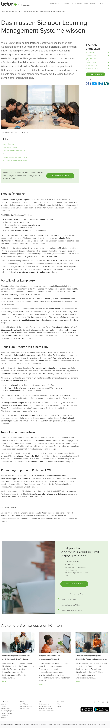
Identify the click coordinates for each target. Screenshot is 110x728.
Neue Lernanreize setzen (11, 154)
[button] (22, 12)
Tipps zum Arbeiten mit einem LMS (14, 151)
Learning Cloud (81, 4)
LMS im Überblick (8, 144)
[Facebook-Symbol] (94, 702)
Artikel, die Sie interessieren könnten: (15, 160)
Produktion (68, 4)
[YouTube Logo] (98, 702)
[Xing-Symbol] (103, 702)
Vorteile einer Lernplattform (11, 147)
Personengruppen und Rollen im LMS (15, 157)
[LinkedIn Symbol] (107, 702)
